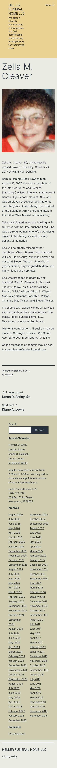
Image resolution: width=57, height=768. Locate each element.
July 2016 (35, 679)
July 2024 (14, 633)
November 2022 (39, 514)
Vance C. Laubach (18, 454)
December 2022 (17, 720)
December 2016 (38, 656)
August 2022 (37, 528)
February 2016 (38, 702)
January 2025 (16, 601)
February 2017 (38, 647)
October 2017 (37, 610)
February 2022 (38, 555)
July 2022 (35, 532)
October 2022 (37, 519)
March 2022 (36, 551)
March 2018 (36, 587)
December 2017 (38, 601)
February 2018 (38, 592)
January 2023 (16, 715)
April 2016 (35, 692)
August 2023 (15, 683)
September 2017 (39, 615)
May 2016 (35, 688)
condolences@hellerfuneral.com (25, 349)
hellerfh (9, 374)
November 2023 (17, 670)
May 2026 (14, 528)
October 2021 (37, 574)
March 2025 (15, 592)
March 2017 (36, 642)
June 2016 (35, 683)
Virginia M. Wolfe (17, 463)
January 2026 (16, 546)
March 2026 (15, 537)
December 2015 (38, 711)
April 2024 (14, 647)
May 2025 (14, 583)
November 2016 (39, 660)
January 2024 (16, 660)
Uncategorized (16, 733)
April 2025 (14, 587)
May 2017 (35, 633)
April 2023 (14, 702)
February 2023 (16, 711)
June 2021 (35, 583)
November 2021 (39, 569)
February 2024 (16, 656)
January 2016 (37, 706)
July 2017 (35, 624)
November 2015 (39, 715)
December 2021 (38, 564)
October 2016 (37, 665)
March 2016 (36, 697)
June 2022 (36, 537)
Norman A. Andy (17, 444)
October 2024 (16, 615)
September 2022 (39, 523)
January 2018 (37, 596)
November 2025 (17, 555)
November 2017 (38, 606)
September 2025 (17, 564)
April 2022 (35, 546)
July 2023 (13, 688)
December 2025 (17, 551)
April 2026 (14, 532)
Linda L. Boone (16, 449)
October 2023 (16, 674)
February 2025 (16, 596)
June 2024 (14, 637)
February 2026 (16, 541)
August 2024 (15, 628)
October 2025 (16, 560)
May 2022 (35, 541)
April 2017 (35, 637)
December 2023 (17, 665)
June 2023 (14, 692)
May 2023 (14, 697)
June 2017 (35, 628)
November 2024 (17, 610)
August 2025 (15, 569)
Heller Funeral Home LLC (16, 9)
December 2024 (17, 606)
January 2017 (37, 651)
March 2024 (15, 651)
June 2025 (14, 578)
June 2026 (14, 523)
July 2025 (13, 574)
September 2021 (39, 578)
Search (12, 424)
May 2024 (14, 642)
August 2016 (37, 674)
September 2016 (39, 670)
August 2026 (15, 514)
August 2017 (36, 619)
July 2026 (13, 519)
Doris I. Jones (16, 458)
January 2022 (37, 560)
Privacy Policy (9, 756)
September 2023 (17, 679)
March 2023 (15, 706)
